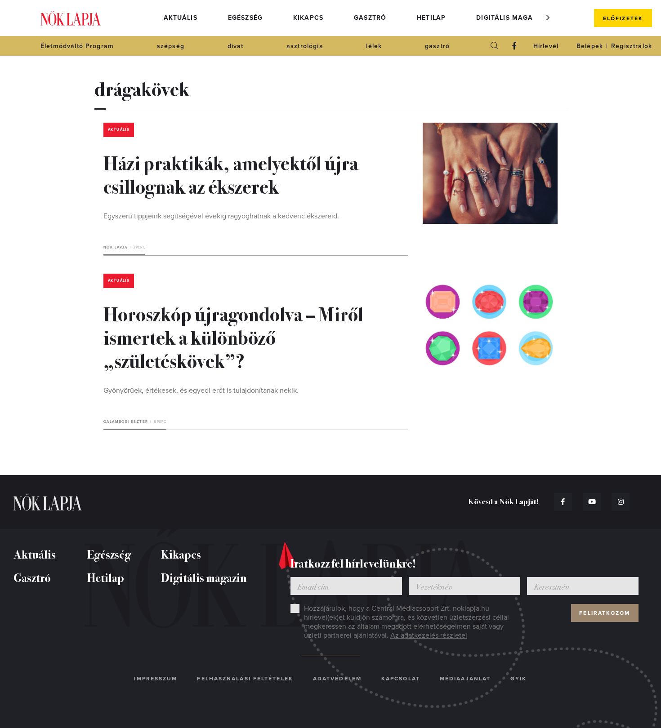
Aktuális (180, 18)
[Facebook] (514, 46)
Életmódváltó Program (77, 46)
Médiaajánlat (465, 678)
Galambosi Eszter (125, 422)
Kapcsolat (400, 678)
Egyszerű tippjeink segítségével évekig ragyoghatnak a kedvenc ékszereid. (221, 216)
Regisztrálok (631, 46)
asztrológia (304, 46)
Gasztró (370, 18)
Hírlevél (545, 46)
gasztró (437, 46)
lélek (374, 46)
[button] (548, 17)
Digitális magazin (510, 18)
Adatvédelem (337, 678)
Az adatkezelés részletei (428, 635)
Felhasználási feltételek (245, 678)
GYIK (518, 678)
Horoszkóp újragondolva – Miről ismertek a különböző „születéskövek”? (233, 336)
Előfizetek (623, 18)
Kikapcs (308, 18)
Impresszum (155, 678)
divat (236, 46)
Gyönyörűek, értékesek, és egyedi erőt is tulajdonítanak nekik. (201, 390)
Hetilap (431, 18)
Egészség (245, 18)
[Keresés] (495, 46)
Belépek (589, 46)
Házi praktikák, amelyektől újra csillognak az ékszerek (230, 174)
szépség (170, 46)
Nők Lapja (71, 18)
